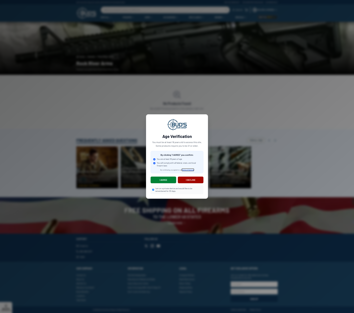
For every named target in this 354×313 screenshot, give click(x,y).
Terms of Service (188, 170)
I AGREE (163, 180)
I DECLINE (190, 180)
